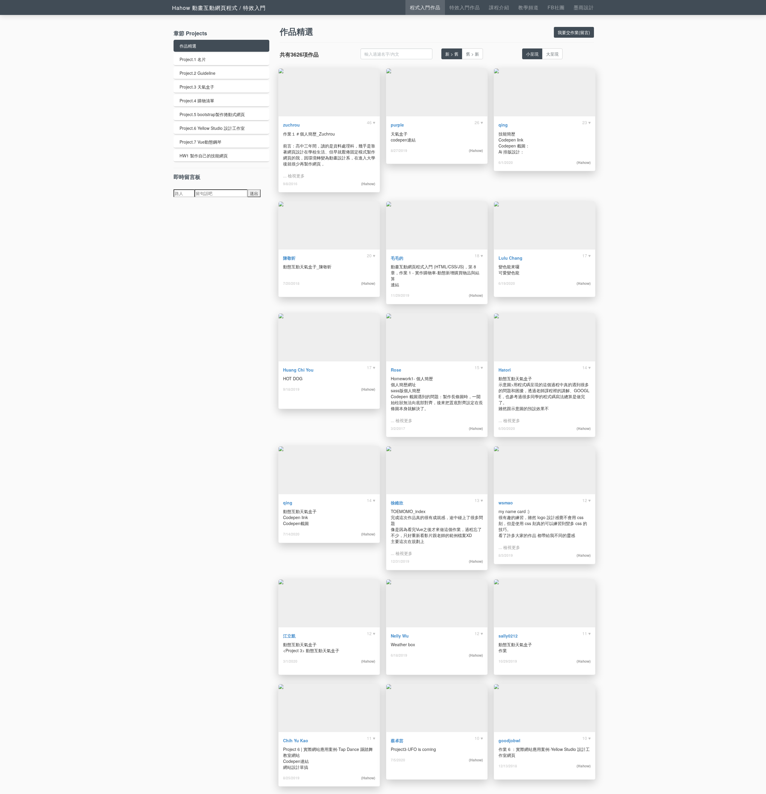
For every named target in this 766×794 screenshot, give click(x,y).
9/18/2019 (291, 389)
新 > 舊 (451, 54)
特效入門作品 (464, 7)
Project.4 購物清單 (197, 101)
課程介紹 (499, 7)
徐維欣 (397, 503)
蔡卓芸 (397, 740)
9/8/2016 (290, 183)
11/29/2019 (400, 295)
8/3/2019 (505, 555)
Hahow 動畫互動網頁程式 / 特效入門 (219, 7)
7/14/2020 (291, 534)
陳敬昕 (289, 258)
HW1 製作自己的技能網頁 (204, 156)
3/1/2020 (290, 661)
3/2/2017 (398, 428)
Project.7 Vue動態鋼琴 (200, 142)
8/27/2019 (399, 150)
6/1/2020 (505, 162)
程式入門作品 (425, 7)
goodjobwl (509, 740)
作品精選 (188, 46)
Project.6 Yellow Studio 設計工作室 (212, 128)
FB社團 (556, 7)
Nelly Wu (400, 636)
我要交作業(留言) (574, 32)
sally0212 (508, 636)
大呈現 (552, 54)
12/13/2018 (507, 766)
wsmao (505, 503)
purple (397, 125)
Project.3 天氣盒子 (197, 87)
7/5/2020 (398, 760)
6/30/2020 (506, 428)
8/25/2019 (291, 778)
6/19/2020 (506, 283)
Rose (396, 370)
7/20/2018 (291, 283)
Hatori (504, 370)
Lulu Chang (510, 258)
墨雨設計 (584, 7)
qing (503, 125)
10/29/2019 (507, 661)
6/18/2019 (399, 655)
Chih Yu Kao (295, 740)
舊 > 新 (472, 54)
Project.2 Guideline (197, 73)
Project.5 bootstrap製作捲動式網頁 (212, 114)
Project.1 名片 (193, 59)
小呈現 (532, 54)
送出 (254, 193)
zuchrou (291, 125)
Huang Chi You (298, 370)
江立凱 (289, 636)
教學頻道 (528, 7)
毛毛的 (397, 258)
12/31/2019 (400, 561)
